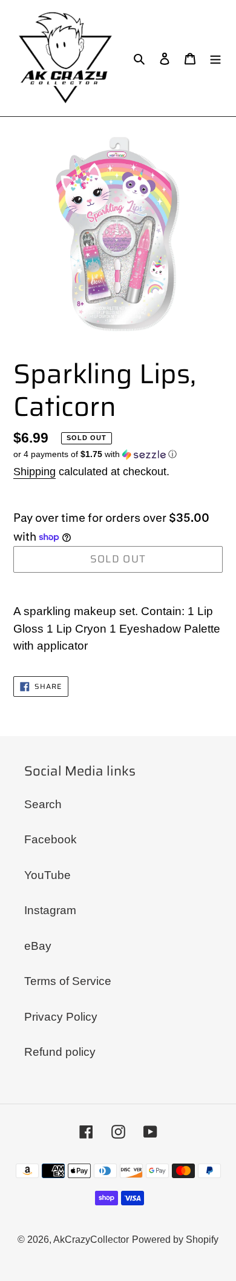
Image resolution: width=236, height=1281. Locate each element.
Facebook (50, 839)
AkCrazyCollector (91, 1239)
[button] (95, 454)
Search (43, 804)
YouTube (47, 875)
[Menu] (215, 58)
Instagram (50, 910)
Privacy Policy (60, 1016)
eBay (37, 946)
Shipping (34, 472)
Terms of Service (67, 981)
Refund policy (60, 1052)
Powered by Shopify (175, 1239)
